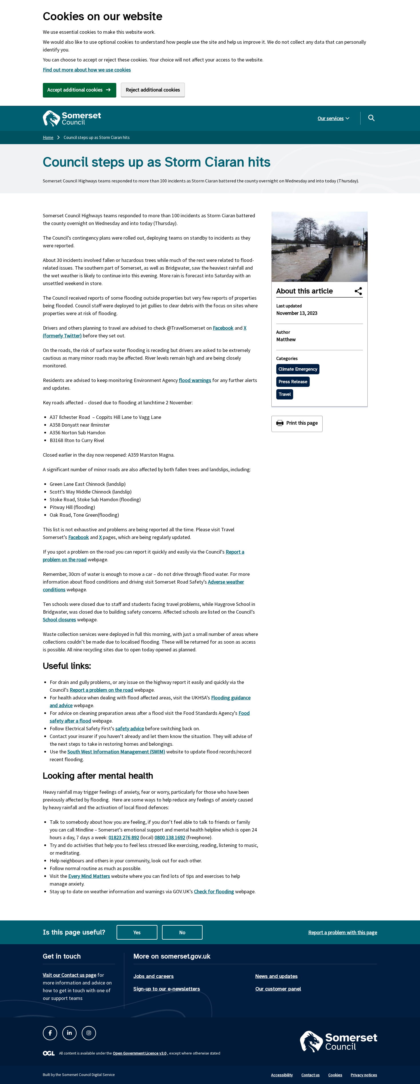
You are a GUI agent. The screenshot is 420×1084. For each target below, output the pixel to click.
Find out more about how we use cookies (87, 69)
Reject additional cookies (153, 89)
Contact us (310, 1074)
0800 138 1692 (170, 837)
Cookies (335, 1074)
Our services (331, 118)
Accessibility (282, 1074)
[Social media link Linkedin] (69, 1033)
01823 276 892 (124, 837)
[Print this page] (297, 423)
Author (283, 332)
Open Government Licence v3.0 (139, 1053)
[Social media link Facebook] (50, 1033)
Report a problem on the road (101, 690)
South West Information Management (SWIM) (116, 751)
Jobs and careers (153, 976)
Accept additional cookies (75, 89)
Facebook (223, 328)
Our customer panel (278, 989)
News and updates (276, 976)
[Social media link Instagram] (88, 1033)
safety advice (129, 728)
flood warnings (195, 380)
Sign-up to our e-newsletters (166, 989)
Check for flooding (214, 891)
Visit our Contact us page (69, 975)
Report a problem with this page (342, 932)
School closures (59, 619)
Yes (137, 932)
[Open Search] (371, 118)
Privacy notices (364, 1074)
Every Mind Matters (89, 876)
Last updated (289, 306)
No (182, 932)
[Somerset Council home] (72, 118)
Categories (287, 358)
